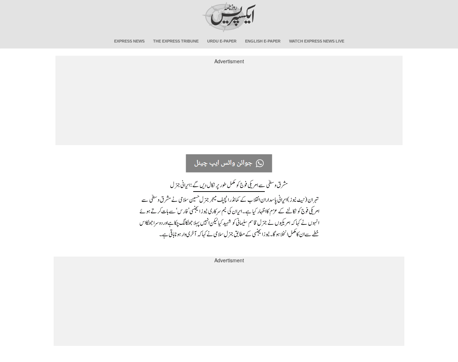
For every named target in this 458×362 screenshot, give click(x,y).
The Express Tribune (176, 41)
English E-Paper (263, 41)
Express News (129, 41)
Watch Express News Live (316, 41)
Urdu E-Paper (222, 41)
